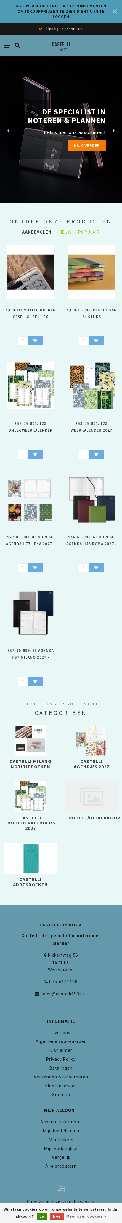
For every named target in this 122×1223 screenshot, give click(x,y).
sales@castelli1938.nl (64, 994)
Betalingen (61, 1068)
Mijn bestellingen (61, 1130)
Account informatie (61, 1122)
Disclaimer (61, 1050)
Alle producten (61, 1166)
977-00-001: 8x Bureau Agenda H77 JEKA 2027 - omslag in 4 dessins (30, 543)
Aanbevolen (37, 232)
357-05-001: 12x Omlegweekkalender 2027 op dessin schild (30, 430)
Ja (42, 1216)
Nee (57, 1216)
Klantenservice (61, 1085)
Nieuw (65, 232)
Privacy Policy (61, 1059)
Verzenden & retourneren (61, 1077)
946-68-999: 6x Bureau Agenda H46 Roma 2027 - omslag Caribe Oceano (91, 543)
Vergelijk (61, 1157)
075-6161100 (63, 981)
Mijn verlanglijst (61, 1148)
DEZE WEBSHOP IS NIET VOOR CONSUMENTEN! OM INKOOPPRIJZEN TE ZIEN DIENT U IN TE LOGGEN (61, 11)
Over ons (61, 1032)
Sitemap (61, 1094)
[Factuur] (61, 1188)
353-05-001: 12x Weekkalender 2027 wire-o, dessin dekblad (92, 430)
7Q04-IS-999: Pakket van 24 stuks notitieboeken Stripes (91, 316)
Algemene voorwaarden (61, 1041)
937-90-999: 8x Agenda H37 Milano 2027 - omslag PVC (30, 657)
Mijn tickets (61, 1139)
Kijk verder (87, 145)
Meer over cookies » (86, 1216)
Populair (89, 232)
